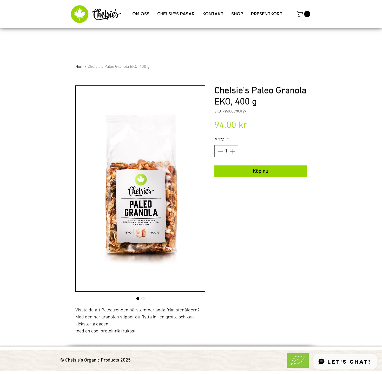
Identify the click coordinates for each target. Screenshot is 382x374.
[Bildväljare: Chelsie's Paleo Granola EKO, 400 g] (137, 298)
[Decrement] (219, 151)
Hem (79, 66)
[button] (304, 14)
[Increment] (233, 151)
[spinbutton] (226, 151)
